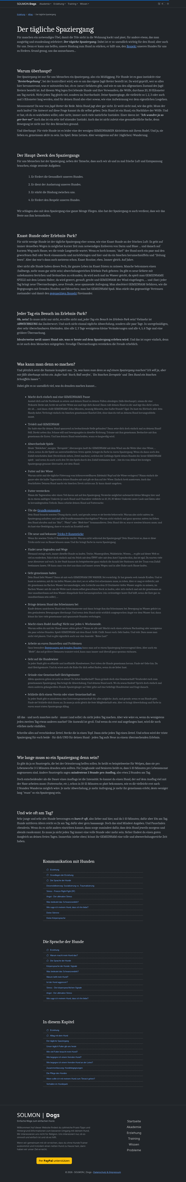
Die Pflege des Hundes (56, 1073)
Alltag (30, 14)
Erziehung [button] (59, 3)
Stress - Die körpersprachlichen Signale (64, 987)
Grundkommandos (48, 510)
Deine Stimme (52, 913)
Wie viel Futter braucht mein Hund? (62, 1052)
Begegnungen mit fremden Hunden (63, 647)
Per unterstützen (54, 1161)
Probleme (134, 1150)
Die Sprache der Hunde (60, 880)
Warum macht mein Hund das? (64, 955)
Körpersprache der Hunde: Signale (61, 966)
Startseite (134, 1121)
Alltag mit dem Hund (59, 1035)
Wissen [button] (83, 3)
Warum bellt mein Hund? (57, 977)
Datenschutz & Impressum (107, 1172)
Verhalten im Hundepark (57, 1084)
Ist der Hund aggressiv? (57, 982)
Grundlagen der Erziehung (61, 875)
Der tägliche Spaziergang (57, 1041)
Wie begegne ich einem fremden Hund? (63, 1057)
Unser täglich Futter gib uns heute (61, 1046)
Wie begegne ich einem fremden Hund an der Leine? (69, 1062)
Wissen (134, 1144)
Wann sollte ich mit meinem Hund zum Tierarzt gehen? (70, 1078)
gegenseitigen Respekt (63, 293)
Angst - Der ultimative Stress (59, 896)
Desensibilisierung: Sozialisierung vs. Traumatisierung (70, 886)
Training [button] (72, 3)
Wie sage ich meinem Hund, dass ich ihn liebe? (67, 907)
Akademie (134, 1127)
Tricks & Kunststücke (70, 534)
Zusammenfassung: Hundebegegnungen (64, 1068)
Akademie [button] (44, 3)
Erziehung (21, 14)
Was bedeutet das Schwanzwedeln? (62, 902)
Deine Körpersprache (55, 918)
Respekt (131, 46)
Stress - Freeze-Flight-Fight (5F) (60, 891)
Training (134, 1138)
